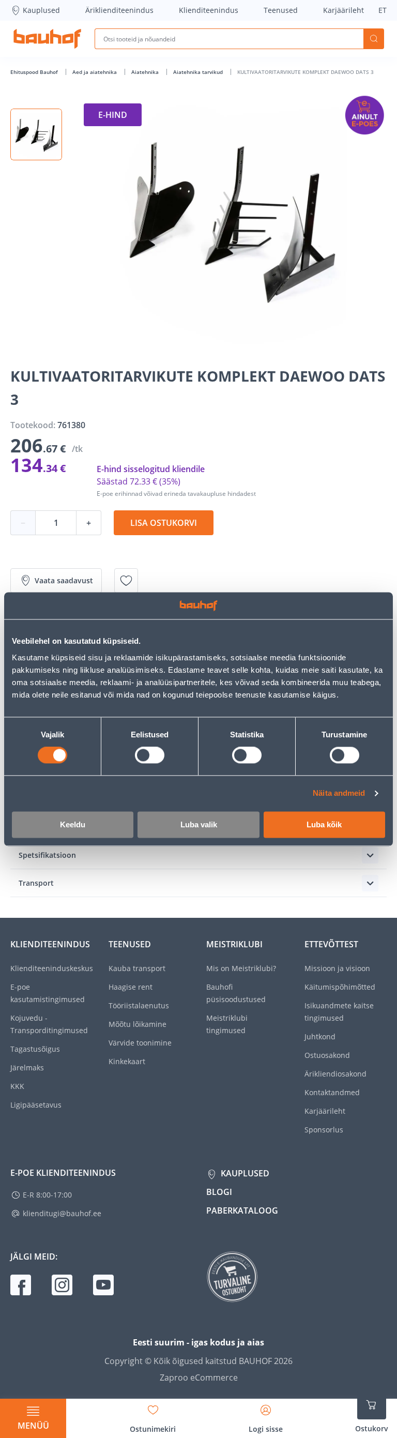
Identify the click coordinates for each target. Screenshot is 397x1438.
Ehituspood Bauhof (34, 71)
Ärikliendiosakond (335, 1074)
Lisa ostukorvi (163, 522)
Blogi (219, 1192)
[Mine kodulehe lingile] (47, 38)
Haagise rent (130, 987)
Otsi (373, 38)
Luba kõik (324, 824)
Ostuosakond (327, 1055)
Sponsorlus (323, 1129)
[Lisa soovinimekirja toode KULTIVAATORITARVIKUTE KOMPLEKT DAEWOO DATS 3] (126, 580)
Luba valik (198, 824)
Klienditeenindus (208, 10)
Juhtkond (319, 1036)
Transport (36, 883)
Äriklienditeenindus (119, 10)
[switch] (149, 755)
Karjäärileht (343, 10)
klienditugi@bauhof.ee (62, 1213)
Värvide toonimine (140, 1043)
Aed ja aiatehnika (95, 71)
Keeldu (72, 824)
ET (382, 10)
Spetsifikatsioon (47, 855)
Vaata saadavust (64, 580)
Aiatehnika (145, 71)
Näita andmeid (339, 793)
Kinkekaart (127, 1061)
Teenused (281, 10)
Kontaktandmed (332, 1092)
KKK (17, 1086)
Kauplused (41, 10)
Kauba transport (137, 968)
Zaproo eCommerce (199, 1377)
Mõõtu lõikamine (137, 1024)
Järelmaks (27, 1067)
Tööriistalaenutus (139, 1005)
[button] (36, 134)
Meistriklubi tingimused (227, 1024)
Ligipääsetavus (36, 1105)
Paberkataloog (242, 1210)
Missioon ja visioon (337, 968)
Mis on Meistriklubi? (241, 968)
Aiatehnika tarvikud (198, 71)
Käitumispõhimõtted (339, 987)
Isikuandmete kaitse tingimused (339, 1012)
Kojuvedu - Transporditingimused (49, 1024)
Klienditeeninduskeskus (51, 968)
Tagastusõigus (35, 1049)
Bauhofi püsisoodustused (236, 993)
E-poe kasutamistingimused (47, 993)
